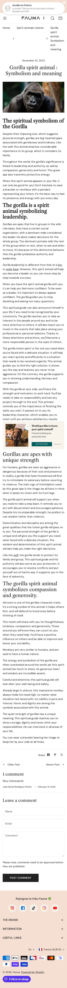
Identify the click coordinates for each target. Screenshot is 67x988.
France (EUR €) (52, 949)
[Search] (52, 18)
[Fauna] (33, 18)
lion (60, 265)
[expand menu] (5, 18)
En (30, 949)
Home (6, 28)
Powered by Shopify (32, 972)
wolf (15, 555)
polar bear (12, 269)
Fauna (16, 972)
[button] (60, 18)
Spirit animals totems (30, 28)
